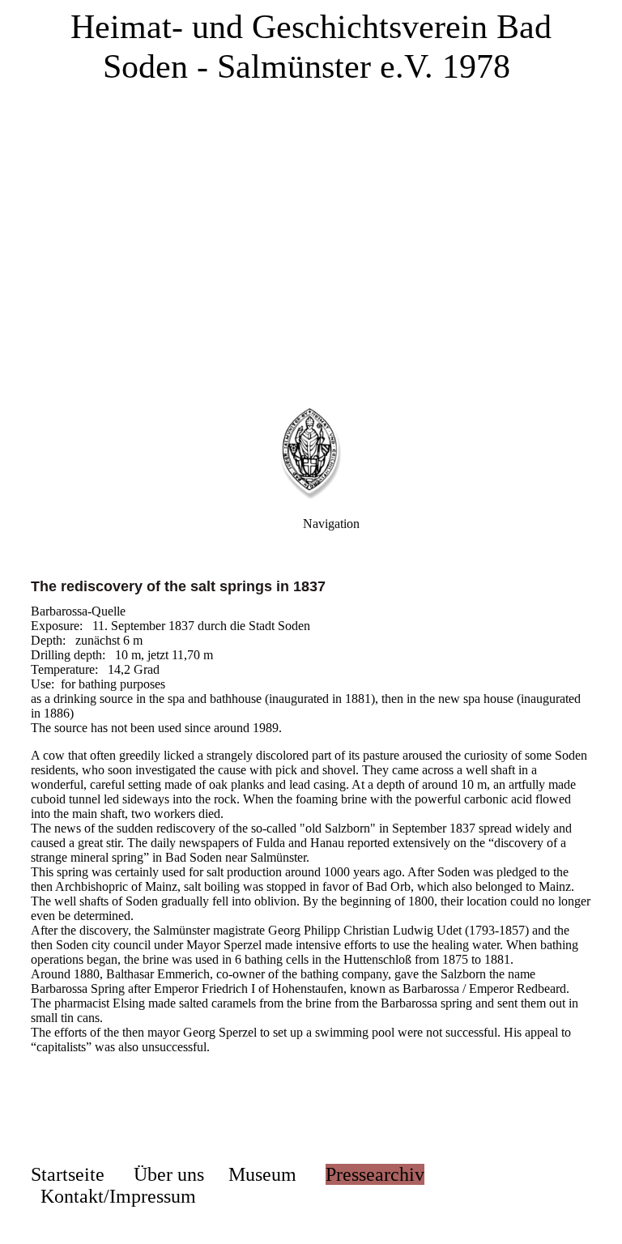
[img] (311, 202)
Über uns (169, 1174)
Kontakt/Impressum (118, 1196)
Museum (262, 1174)
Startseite (67, 1174)
